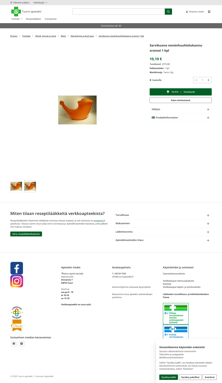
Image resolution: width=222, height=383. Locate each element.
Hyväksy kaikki (168, 377)
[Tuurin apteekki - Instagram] (34, 281)
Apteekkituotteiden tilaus (130, 240)
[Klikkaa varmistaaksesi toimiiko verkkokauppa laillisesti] (187, 324)
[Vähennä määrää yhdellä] (196, 80)
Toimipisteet (51, 19)
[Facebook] (13, 343)
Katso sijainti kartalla (73, 273)
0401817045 (120, 273)
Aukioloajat (39, 2)
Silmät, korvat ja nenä (45, 36)
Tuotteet (15, 19)
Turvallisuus (122, 214)
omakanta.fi (99, 220)
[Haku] (168, 11)
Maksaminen (123, 223)
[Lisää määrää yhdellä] (209, 80)
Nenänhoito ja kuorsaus (82, 36)
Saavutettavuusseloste (174, 273)
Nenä (63, 36)
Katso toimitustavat (180, 100)
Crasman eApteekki (44, 376)
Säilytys (156, 109)
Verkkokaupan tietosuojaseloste (178, 280)
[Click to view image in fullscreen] (77, 110)
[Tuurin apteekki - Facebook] (34, 268)
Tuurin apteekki (31, 11)
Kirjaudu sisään (196, 11)
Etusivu (13, 36)
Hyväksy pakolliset (190, 377)
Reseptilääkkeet (33, 19)
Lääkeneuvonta (124, 231)
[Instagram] (21, 343)
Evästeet (167, 283)
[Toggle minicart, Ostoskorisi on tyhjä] (209, 12)
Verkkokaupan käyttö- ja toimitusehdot (182, 287)
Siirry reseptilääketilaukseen (26, 234)
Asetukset (210, 377)
